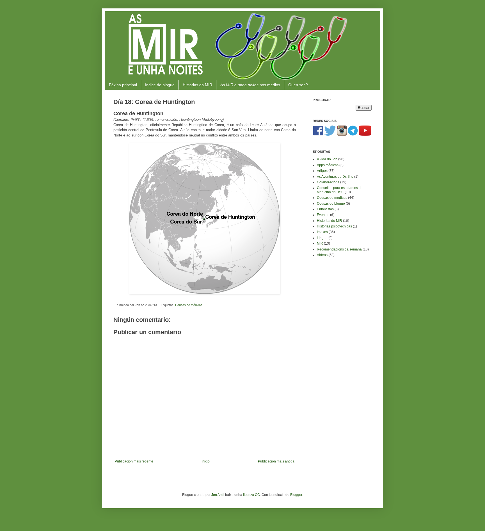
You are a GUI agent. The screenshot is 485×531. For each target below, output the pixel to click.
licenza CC (251, 495)
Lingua (322, 238)
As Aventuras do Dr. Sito (335, 177)
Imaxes (322, 232)
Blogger (296, 495)
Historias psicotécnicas (334, 226)
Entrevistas (325, 209)
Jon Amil (217, 495)
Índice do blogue (160, 85)
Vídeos (322, 255)
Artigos (322, 171)
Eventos (323, 215)
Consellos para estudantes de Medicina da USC (340, 190)
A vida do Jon (327, 159)
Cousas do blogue (331, 204)
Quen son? (298, 85)
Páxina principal (123, 85)
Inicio (206, 461)
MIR (320, 243)
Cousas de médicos (188, 305)
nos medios (250, 85)
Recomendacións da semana (339, 249)
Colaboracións (328, 182)
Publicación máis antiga (276, 461)
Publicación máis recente (134, 461)
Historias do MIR (197, 85)
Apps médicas (327, 165)
